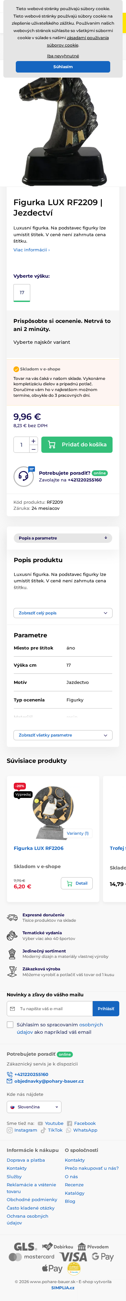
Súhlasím (63, 66)
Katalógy (74, 1193)
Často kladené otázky (30, 1208)
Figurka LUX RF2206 (39, 848)
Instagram (25, 1130)
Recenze (74, 1184)
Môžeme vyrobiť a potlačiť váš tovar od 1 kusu (68, 974)
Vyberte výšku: (31, 276)
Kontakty (17, 1168)
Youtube (54, 1123)
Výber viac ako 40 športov (49, 938)
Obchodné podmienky (32, 1199)
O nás (71, 1176)
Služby (14, 1176)
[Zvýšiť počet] (34, 441)
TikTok (55, 1130)
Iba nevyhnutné (63, 55)
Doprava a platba (26, 1160)
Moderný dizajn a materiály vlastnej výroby (66, 956)
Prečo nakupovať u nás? (92, 1168)
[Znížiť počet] (34, 449)
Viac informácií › (31, 249)
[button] (63, 613)
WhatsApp (85, 1130)
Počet (22, 445)
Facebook (85, 1123)
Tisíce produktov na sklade (49, 920)
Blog (70, 1201)
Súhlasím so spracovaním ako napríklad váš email (60, 1028)
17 (22, 292)
